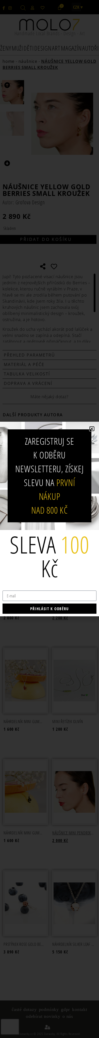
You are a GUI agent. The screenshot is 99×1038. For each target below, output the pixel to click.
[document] (49, 519)
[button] (92, 429)
